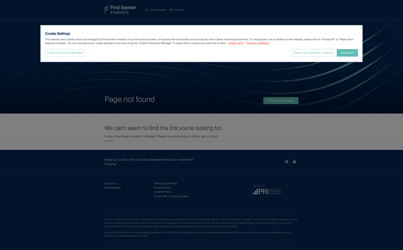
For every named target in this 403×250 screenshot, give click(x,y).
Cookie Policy (235, 43)
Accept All (347, 52)
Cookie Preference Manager (64, 52)
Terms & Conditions (258, 43)
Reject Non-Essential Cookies (313, 52)
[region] (201, 43)
